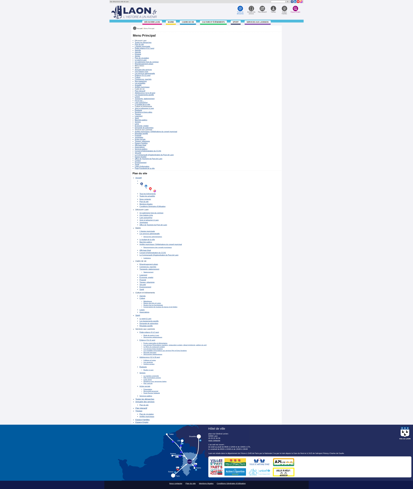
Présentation (147, 389)
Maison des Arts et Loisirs (152, 303)
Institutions (147, 258)
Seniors (138, 122)
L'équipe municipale (142, 46)
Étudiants (138, 110)
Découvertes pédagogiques (152, 337)
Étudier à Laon (148, 370)
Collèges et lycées (149, 360)
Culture (137, 77)
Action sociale (140, 139)
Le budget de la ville (142, 104)
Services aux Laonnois (258, 22)
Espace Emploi (140, 157)
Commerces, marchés (143, 79)
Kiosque (138, 54)
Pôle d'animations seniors (152, 378)
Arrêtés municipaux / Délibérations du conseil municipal (156, 132)
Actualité (138, 85)
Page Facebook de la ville (145, 168)
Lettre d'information (142, 166)
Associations (140, 147)
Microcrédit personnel (150, 391)
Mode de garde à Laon (151, 335)
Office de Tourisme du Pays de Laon (148, 159)
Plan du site (139, 44)
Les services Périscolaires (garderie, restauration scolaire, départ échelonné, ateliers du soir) (175, 345)
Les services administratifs (145, 73)
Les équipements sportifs (144, 95)
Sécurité (138, 153)
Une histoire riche (141, 72)
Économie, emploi (142, 126)
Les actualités (140, 83)
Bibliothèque (147, 301)
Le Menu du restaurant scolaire (154, 347)
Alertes (137, 56)
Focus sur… (139, 101)
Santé (137, 164)
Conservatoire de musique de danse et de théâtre (160, 307)
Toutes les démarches (143, 42)
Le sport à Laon (141, 60)
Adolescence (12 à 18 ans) (145, 93)
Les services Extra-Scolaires (153, 349)
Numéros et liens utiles (143, 112)
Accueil (139, 28)
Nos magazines (141, 81)
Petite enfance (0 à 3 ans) (144, 48)
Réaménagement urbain (144, 64)
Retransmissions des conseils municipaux (157, 247)
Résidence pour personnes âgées (154, 381)
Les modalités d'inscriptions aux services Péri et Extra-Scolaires (165, 350)
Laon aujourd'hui (141, 102)
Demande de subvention (144, 128)
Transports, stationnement (144, 99)
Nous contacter (145, 199)
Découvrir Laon (152, 22)
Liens (137, 124)
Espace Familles (141, 143)
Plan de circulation (142, 58)
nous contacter (214, 440)
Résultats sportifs (141, 133)
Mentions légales (146, 204)
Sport (236, 22)
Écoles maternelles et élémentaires (155, 343)
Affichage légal (140, 145)
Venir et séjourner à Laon (144, 108)
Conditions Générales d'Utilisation (152, 206)
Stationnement (148, 272)
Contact (138, 161)
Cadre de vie (188, 22)
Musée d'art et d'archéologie (153, 305)
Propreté (138, 135)
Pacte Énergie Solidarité (151, 393)
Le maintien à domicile (151, 376)
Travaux (138, 114)
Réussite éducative (149, 352)
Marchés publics (141, 120)
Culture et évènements (213, 22)
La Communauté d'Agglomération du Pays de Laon (154, 155)
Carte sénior (147, 379)
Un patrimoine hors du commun (147, 62)
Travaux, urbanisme (142, 141)
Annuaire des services (143, 70)
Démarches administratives (152, 237)
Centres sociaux (148, 364)
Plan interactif (140, 91)
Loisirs (137, 97)
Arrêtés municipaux (142, 87)
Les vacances (148, 362)
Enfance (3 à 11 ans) (142, 75)
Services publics (141, 149)
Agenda (138, 50)
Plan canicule (148, 383)
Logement (138, 116)
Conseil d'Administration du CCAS (148, 151)
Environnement (140, 163)
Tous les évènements (147, 194)
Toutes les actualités (147, 196)
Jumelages (139, 137)
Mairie (171, 22)
